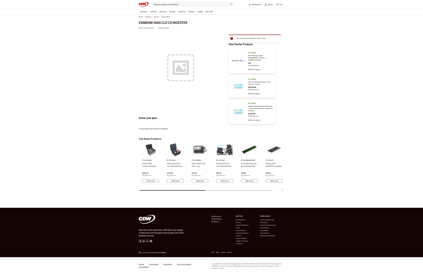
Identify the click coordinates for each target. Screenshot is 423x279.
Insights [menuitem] (200, 11)
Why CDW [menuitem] (209, 11)
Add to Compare (254, 69)
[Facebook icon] (140, 241)
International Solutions (242, 233)
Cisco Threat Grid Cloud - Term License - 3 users (259, 83)
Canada (223, 252)
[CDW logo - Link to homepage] (143, 4)
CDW (213, 252)
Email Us (163, 252)
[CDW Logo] (143, 4)
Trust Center (239, 243)
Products (215, 221)
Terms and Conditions (184, 264)
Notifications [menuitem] (256, 4)
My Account (216, 216)
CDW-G (217, 252)
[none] (144, 11)
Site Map (141, 264)
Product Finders (264, 233)
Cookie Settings (144, 267)
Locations (238, 236)
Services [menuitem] (172, 11)
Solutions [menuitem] (163, 11)
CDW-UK (229, 252)
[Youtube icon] (151, 241)
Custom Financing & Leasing (268, 225)
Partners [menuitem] (191, 11)
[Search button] (231, 4)
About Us (238, 222)
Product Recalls (264, 228)
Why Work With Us (241, 220)
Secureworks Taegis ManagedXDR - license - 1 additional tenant (257, 57)
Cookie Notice (167, 264)
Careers (238, 228)
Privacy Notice (153, 264)
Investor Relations (241, 230)
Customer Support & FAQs (267, 220)
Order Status (216, 219)
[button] (279, 4)
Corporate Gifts (264, 230)
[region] (211, 167)
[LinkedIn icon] (143, 241)
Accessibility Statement (242, 225)
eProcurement (264, 222)
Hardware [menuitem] (143, 11)
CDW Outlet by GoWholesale (267, 236)
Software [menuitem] (153, 11)
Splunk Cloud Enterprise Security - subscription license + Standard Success (260, 108)
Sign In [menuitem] (270, 4)
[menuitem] (250, 4)
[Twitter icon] (147, 241)
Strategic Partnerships (242, 241)
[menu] (254, 4)
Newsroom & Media (241, 238)
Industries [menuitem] (182, 11)
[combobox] (189, 4)
